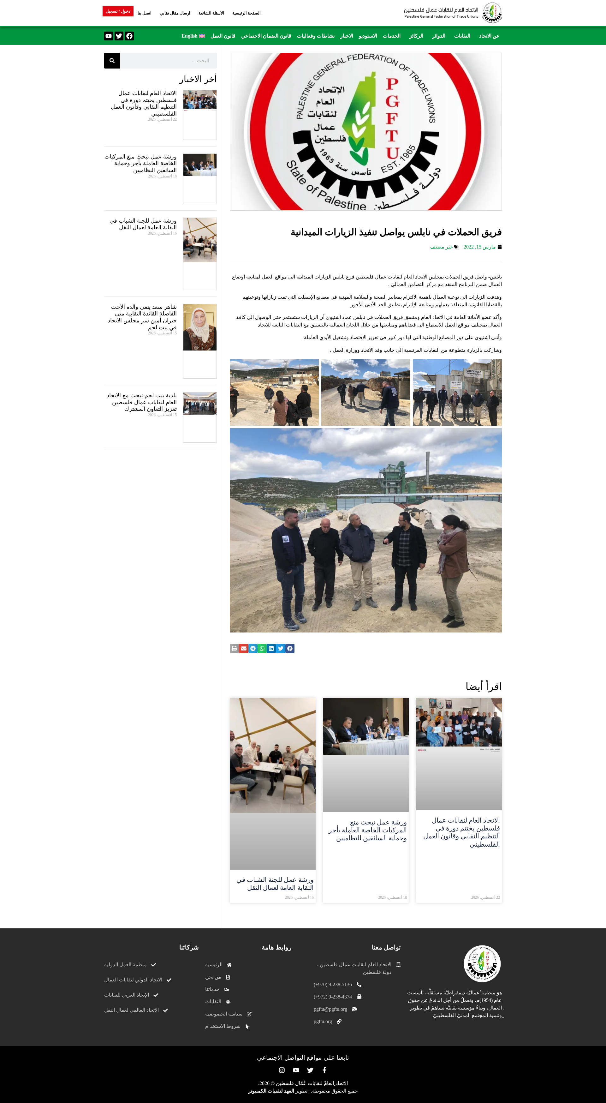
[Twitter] (119, 36)
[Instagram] (282, 1070)
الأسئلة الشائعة (211, 13)
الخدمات (392, 36)
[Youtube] (108, 36)
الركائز (416, 36)
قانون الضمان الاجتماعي (266, 36)
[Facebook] (129, 36)
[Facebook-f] (324, 1070)
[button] (488, 36)
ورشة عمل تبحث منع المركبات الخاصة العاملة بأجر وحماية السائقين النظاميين (368, 830)
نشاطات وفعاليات (316, 36)
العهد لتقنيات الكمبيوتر (271, 1091)
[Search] (112, 61)
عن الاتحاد (489, 36)
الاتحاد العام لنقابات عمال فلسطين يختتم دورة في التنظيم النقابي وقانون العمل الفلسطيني (461, 832)
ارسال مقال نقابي (175, 13)
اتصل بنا (145, 13)
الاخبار (346, 36)
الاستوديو (368, 36)
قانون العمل (223, 36)
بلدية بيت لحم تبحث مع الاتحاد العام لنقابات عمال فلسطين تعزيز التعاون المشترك (142, 402)
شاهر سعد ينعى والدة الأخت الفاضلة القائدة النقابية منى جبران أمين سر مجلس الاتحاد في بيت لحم (142, 317)
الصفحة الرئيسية (246, 13)
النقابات (462, 36)
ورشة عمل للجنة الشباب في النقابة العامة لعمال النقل (275, 883)
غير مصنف (441, 246)
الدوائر (438, 36)
